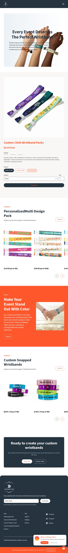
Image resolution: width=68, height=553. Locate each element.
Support (27, 516)
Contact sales (40, 461)
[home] (5, 4)
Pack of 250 (20, 170)
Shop (5, 513)
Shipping (27, 520)
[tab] (6, 153)
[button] (63, 4)
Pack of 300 (32, 170)
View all (59, 219)
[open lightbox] (34, 107)
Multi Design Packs (9, 516)
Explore (8, 336)
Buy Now (34, 185)
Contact (6, 529)
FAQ (26, 513)
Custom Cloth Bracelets (10, 520)
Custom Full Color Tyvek (10, 523)
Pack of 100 (9, 170)
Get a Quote (51, 550)
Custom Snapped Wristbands (11, 526)
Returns (27, 523)
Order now (27, 461)
